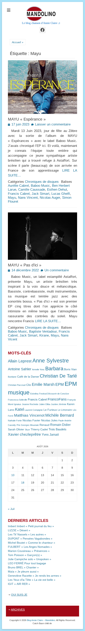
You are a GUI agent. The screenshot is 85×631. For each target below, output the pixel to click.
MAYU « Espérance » (27, 119)
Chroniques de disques (42, 182)
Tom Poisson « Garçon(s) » (25, 555)
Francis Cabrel (19, 194)
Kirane (44, 335)
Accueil (17, 42)
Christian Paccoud (17, 385)
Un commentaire (56, 270)
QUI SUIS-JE (19, 594)
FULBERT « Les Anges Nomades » (30, 546)
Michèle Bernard (59, 415)
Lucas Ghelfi (60, 194)
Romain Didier (60, 424)
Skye (27, 429)
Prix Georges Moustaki (28, 425)
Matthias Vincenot (29, 415)
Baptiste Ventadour (43, 331)
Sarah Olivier (16, 429)
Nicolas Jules (49, 420)
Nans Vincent (28, 197)
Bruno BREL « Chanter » (23, 567)
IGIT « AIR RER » (19, 583)
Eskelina (34, 393)
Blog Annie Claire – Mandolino (41, 620)
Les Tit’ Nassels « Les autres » (27, 534)
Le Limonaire (65, 410)
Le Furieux (50, 409)
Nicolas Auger (50, 197)
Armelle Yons (38, 369)
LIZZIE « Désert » (19, 530)
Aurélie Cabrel (18, 185)
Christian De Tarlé (58, 376)
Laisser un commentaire (53, 124)
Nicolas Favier (31, 420)
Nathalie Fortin (15, 420)
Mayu (12, 197)
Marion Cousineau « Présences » (29, 550)
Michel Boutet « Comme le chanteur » (31, 542)
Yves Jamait (50, 434)
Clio (28, 384)
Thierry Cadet (39, 429)
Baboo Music (40, 185)
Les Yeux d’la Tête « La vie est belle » (31, 579)
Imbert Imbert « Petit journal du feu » (31, 526)
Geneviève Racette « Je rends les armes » (34, 575)
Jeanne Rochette (30, 404)
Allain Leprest (20, 361)
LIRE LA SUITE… (48, 321)
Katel (19, 409)
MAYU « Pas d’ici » (24, 265)
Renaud (44, 424)
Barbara (54, 368)
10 (12, 475)
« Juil (11, 508)
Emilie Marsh (43, 384)
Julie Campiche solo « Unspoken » (29, 559)
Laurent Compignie (34, 410)
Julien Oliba (44, 404)
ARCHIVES (18, 609)
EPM (59, 384)
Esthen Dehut (57, 189)
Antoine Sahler (19, 369)
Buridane (12, 377)
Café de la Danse (28, 376)
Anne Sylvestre (50, 361)
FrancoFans (57, 399)
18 (22, 482)
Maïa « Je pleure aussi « (24, 571)
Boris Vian (70, 369)
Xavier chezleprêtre (24, 434)
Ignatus (17, 404)
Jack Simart (40, 194)
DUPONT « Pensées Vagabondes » (30, 538)
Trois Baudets (57, 429)
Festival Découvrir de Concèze (54, 393)
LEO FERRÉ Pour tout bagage (27, 563)
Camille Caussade (31, 189)
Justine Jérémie (58, 404)
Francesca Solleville (17, 400)
